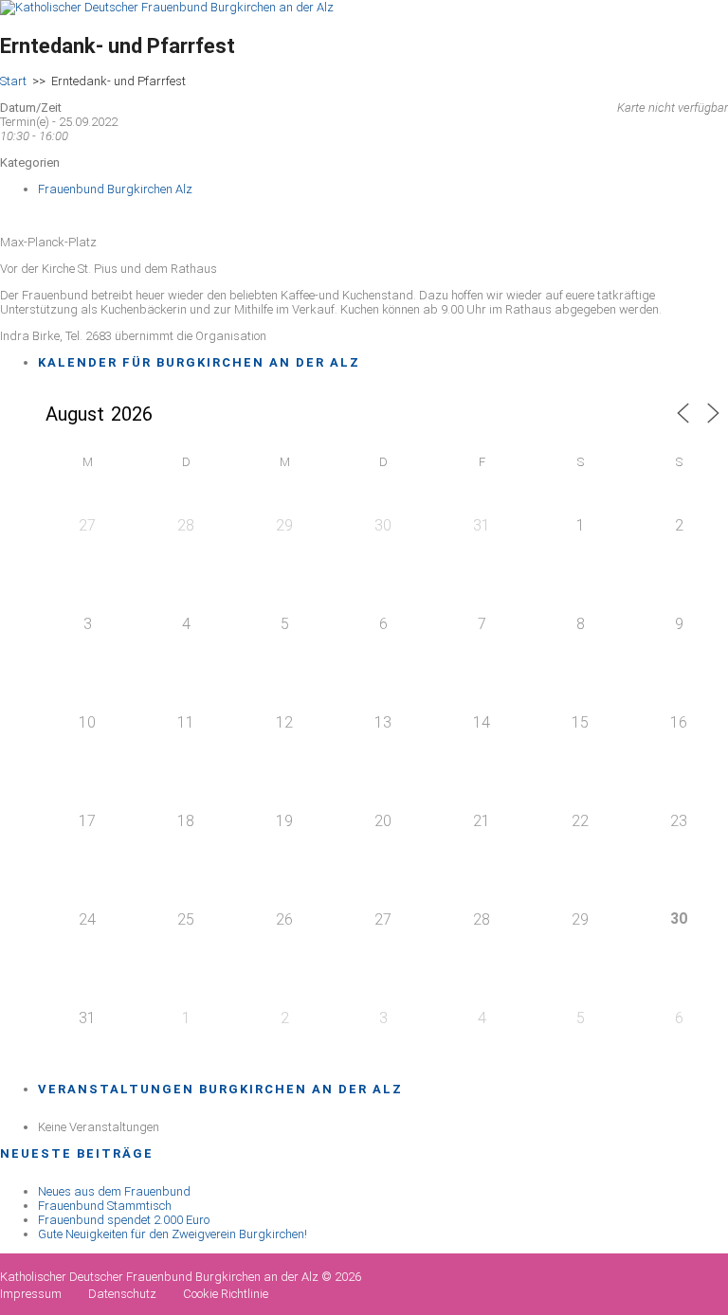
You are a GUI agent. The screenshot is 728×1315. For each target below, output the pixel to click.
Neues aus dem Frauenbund (114, 1191)
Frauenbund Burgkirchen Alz (115, 189)
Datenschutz (122, 1294)
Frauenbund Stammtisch (105, 1205)
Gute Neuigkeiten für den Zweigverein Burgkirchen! (172, 1234)
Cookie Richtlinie (225, 1294)
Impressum (31, 1294)
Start (13, 81)
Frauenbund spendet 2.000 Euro (123, 1220)
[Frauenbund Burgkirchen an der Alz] (167, 7)
